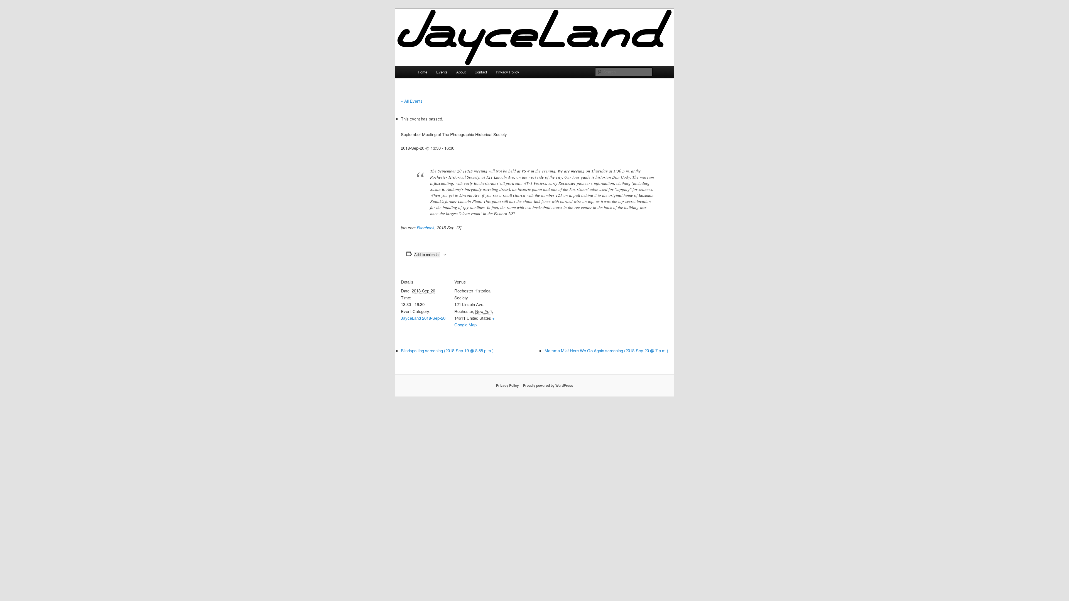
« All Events (412, 101)
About (461, 72)
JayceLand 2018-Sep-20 (423, 318)
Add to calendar (427, 255)
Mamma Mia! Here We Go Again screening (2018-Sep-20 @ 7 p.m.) (606, 350)
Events (442, 72)
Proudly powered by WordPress (548, 385)
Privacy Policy (507, 72)
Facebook (426, 227)
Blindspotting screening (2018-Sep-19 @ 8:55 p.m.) (447, 350)
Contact (481, 72)
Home (422, 72)
